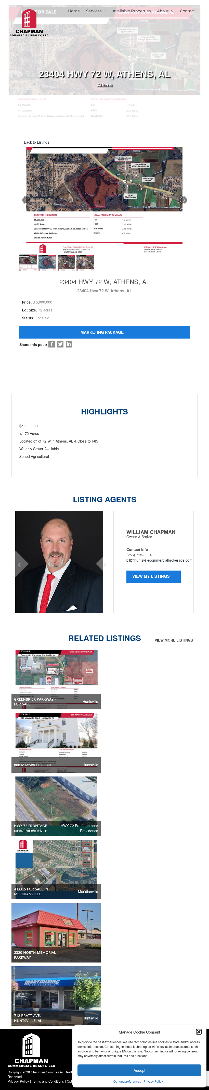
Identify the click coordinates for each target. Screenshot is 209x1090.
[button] (198, 1031)
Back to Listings (36, 142)
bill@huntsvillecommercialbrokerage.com (159, 560)
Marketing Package (103, 332)
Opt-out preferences (127, 1081)
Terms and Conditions (48, 1081)
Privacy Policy (153, 1081)
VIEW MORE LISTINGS (174, 640)
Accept (139, 1070)
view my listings (151, 576)
